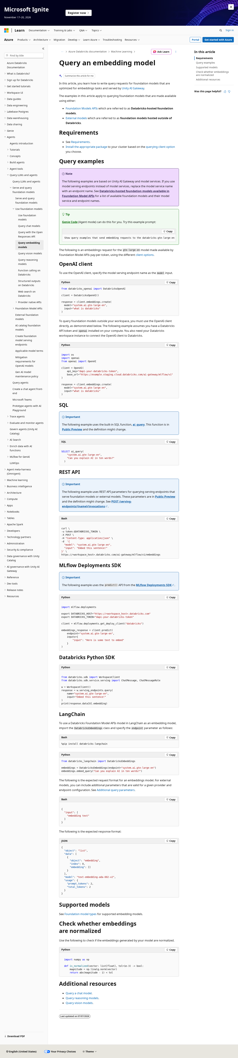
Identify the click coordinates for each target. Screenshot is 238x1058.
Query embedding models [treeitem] (29, 245)
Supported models (207, 67)
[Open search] (220, 30)
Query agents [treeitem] (20, 382)
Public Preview (72, 429)
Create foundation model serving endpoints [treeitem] (26, 340)
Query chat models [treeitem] (29, 226)
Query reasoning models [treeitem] (28, 262)
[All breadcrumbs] (62, 52)
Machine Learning (121, 51)
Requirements (80, 142)
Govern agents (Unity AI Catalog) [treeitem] (23, 431)
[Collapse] (43, 48)
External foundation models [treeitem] (27, 317)
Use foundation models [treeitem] (27, 217)
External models (76, 118)
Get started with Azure (218, 39)
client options (145, 255)
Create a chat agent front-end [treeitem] (28, 391)
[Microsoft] (6, 30)
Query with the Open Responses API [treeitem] (30, 234)
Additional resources (208, 79)
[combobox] (24, 55)
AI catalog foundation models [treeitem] (28, 327)
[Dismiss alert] (231, 7)
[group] (119, 238)
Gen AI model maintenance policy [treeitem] (26, 374)
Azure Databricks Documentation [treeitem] (17, 65)
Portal (195, 39)
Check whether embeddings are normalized (212, 73)
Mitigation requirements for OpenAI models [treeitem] (25, 361)
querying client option (160, 147)
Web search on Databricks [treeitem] (27, 294)
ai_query (139, 424)
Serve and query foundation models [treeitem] (26, 200)
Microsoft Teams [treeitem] (22, 399)
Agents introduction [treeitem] (21, 143)
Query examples (205, 62)
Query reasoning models (82, 998)
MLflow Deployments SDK (154, 585)
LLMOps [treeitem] (14, 463)
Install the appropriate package (86, 147)
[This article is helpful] (225, 91)
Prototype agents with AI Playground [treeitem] (27, 408)
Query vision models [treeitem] (30, 253)
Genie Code (70, 222)
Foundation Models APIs (82, 108)
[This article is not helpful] (229, 91)
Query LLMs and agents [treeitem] (26, 181)
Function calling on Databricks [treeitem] (29, 272)
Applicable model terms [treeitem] (29, 350)
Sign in (230, 30)
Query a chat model (79, 993)
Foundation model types (80, 914)
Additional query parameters (116, 790)
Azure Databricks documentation (87, 51)
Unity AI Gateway (133, 88)
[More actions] (176, 52)
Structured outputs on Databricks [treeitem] (29, 283)
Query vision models (79, 1003)
